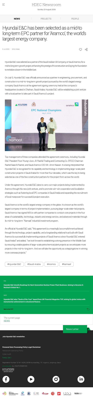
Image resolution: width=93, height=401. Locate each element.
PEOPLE (75, 18)
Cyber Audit (6, 354)
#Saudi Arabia (34, 264)
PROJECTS (46, 18)
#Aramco (51, 264)
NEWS (17, 18)
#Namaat (66, 264)
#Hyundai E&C (14, 264)
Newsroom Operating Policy (12, 351)
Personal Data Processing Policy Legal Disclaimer (21, 347)
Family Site (6, 357)
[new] (6, 379)
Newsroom (46, 4)
